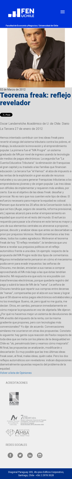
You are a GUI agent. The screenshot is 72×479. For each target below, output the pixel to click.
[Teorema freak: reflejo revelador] (36, 43)
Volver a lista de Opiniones (16, 372)
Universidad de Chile (48, 26)
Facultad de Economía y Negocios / (22, 26)
